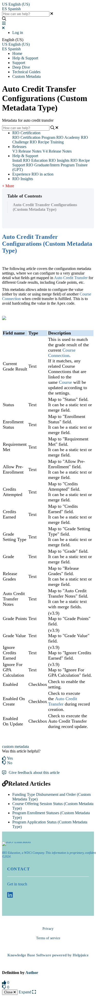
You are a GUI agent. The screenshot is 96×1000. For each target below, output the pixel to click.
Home (17, 53)
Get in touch (17, 884)
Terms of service (48, 938)
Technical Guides (26, 72)
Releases (19, 146)
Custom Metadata (26, 76)
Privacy (48, 929)
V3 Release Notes (26, 151)
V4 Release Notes (57, 151)
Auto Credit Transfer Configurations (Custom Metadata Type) (45, 207)
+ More (8, 186)
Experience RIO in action (33, 174)
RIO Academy (68, 137)
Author (31, 972)
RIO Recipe (80, 160)
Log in (17, 32)
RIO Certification (26, 133)
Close (9, 992)
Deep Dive (21, 67)
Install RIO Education (30, 160)
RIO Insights (59, 160)
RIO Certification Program (33, 137)
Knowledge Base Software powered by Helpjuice (48, 955)
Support (18, 62)
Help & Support (25, 58)
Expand (25, 992)
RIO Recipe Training (47, 142)
